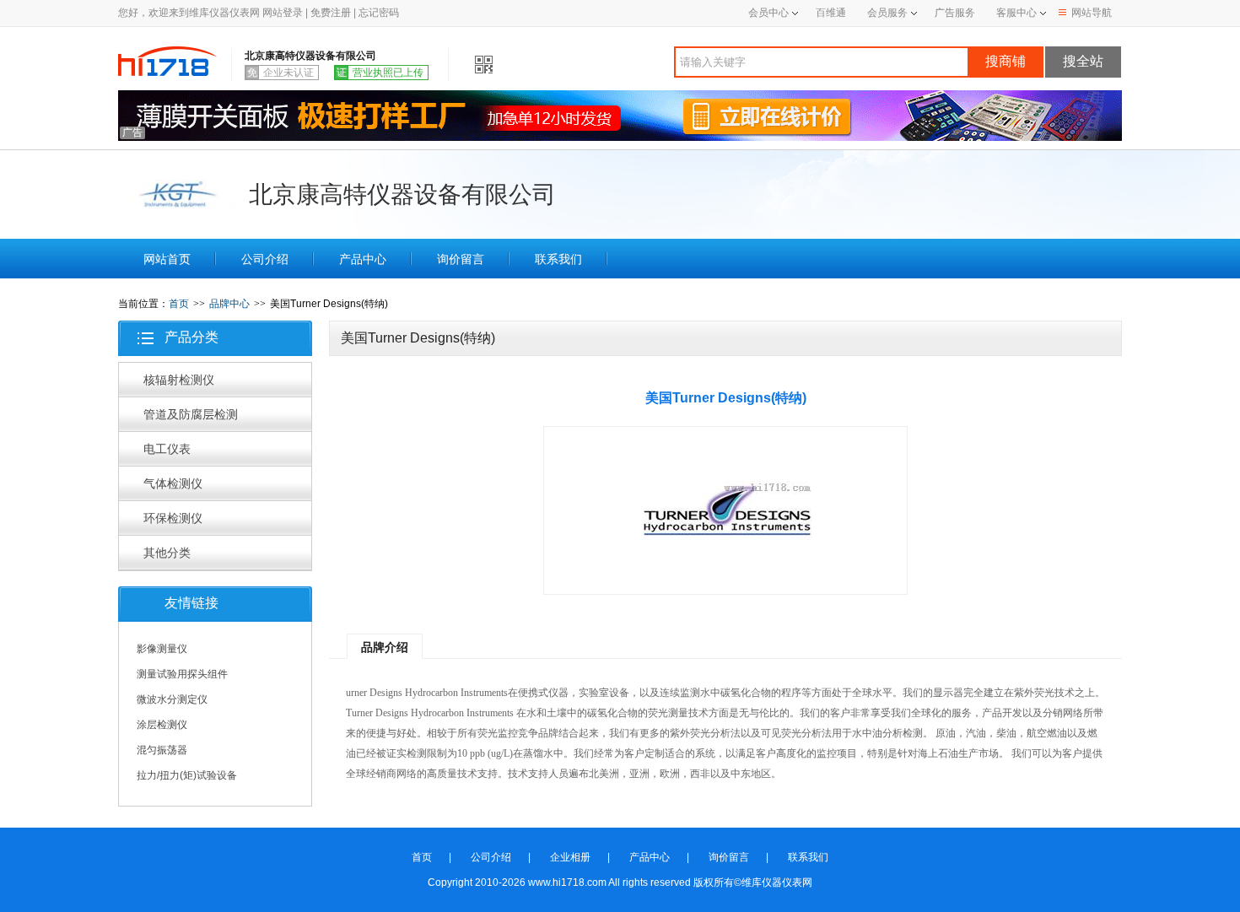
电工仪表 (167, 449)
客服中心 (1016, 13)
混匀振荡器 (162, 750)
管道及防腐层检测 (190, 414)
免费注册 (330, 13)
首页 (179, 304)
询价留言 (460, 259)
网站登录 (282, 13)
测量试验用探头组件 (182, 674)
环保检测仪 (172, 518)
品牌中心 (229, 304)
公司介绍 (264, 259)
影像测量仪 (162, 649)
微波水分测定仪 (172, 699)
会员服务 (887, 13)
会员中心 (768, 13)
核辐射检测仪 (178, 379)
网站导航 (1091, 13)
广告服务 (955, 13)
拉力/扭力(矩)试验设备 (187, 775)
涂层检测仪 (162, 725)
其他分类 (167, 552)
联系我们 (558, 259)
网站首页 (167, 259)
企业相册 (570, 857)
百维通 (831, 13)
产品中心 (362, 259)
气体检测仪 (172, 483)
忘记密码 (379, 13)
